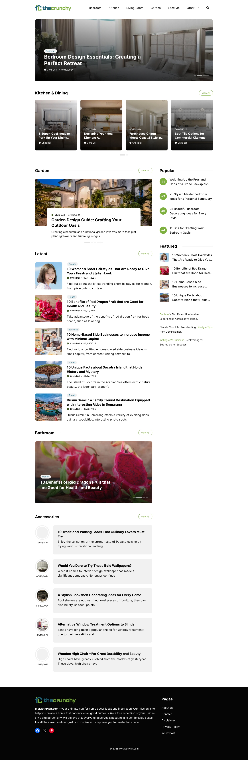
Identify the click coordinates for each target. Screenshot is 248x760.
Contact (167, 714)
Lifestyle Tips (204, 327)
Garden (156, 8)
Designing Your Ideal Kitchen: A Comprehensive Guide (100, 137)
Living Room (134, 8)
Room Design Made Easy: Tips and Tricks (95, 63)
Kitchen (114, 8)
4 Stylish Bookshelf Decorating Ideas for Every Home (99, 595)
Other (190, 8)
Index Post (168, 733)
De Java (164, 314)
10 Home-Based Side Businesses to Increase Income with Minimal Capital (191, 286)
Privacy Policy (171, 726)
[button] (208, 7)
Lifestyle (174, 8)
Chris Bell (52, 69)
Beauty (72, 264)
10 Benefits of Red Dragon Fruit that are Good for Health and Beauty (192, 273)
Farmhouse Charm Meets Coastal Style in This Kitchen (145, 137)
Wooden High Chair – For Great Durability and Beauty (99, 654)
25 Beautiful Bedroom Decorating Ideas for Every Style (188, 213)
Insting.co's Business (172, 339)
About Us (167, 707)
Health (72, 296)
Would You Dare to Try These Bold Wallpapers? (95, 566)
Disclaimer (168, 720)
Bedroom (95, 8)
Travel (72, 362)
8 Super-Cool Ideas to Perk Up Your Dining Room (54, 137)
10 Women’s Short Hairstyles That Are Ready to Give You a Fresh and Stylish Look (192, 259)
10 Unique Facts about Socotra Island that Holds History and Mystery (190, 299)
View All (206, 93)
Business (73, 329)
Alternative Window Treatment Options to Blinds (96, 624)
